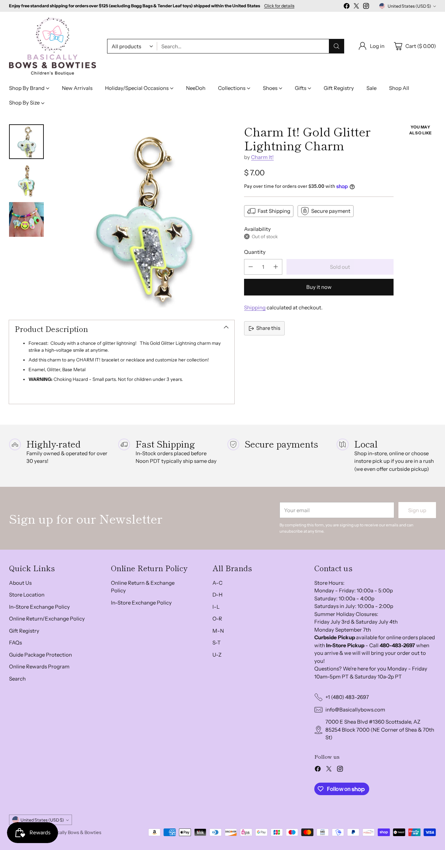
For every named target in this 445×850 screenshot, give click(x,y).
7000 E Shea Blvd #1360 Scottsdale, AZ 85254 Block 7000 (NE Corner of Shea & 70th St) (379, 729)
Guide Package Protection (40, 654)
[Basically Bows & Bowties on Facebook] (346, 7)
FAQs (15, 642)
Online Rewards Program (39, 666)
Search (17, 678)
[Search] (336, 46)
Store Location (26, 594)
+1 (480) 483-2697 (347, 697)
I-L (216, 606)
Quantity (255, 252)
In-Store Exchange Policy (39, 606)
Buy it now (319, 287)
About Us (20, 583)
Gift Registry (24, 630)
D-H (217, 594)
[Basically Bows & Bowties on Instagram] (366, 7)
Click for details (279, 6)
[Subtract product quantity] (250, 266)
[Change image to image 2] (26, 180)
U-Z (216, 654)
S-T (216, 642)
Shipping (255, 307)
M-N (218, 630)
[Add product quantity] (275, 266)
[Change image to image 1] (26, 141)
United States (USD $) (409, 6)
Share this (268, 328)
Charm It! (262, 157)
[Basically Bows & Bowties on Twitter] (356, 7)
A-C (217, 583)
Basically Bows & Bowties (75, 832)
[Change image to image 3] (26, 219)
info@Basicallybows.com (355, 709)
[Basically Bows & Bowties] (52, 46)
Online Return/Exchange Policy (47, 618)
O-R (217, 618)
